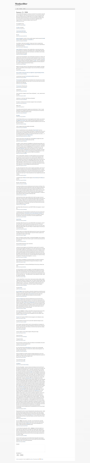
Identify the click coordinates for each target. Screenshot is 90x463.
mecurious (24, 165)
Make (25, 177)
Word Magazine (28, 347)
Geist (44, 59)
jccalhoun (24, 175)
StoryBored (25, 83)
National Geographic (19, 38)
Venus (25, 138)
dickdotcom (25, 351)
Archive (24, 8)
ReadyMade (28, 44)
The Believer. (18, 363)
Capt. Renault (25, 425)
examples (20, 72)
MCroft (24, 116)
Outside (21, 287)
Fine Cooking (20, 298)
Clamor (26, 150)
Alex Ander (25, 296)
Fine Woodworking (31, 302)
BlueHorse (24, 103)
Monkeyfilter (21, 3)
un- (23, 106)
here (32, 414)
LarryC (24, 340)
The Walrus (41, 177)
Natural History (18, 219)
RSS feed (41, 459)
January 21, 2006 (22, 12)
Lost (18, 45)
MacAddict (18, 115)
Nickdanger (25, 54)
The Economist (28, 76)
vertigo (24, 318)
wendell (24, 95)
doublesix (24, 77)
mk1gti (24, 276)
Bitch (27, 139)
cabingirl (24, 308)
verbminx (24, 408)
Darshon (24, 241)
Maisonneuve (28, 423)
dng (24, 28)
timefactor (24, 220)
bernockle (24, 345)
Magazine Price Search (21, 120)
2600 (33, 76)
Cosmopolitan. (30, 39)
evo (18, 34)
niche (17, 459)
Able (38, 459)
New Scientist (35, 177)
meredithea (25, 153)
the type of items (26, 72)
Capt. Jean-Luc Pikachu (26, 136)
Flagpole (24, 204)
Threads (25, 302)
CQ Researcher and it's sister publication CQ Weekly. (33, 213)
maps (19, 60)
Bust (35, 138)
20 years (19, 28)
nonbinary (24, 194)
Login (17, 8)
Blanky (20, 21)
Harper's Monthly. (19, 49)
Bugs (32, 459)
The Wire (17, 27)
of (22, 72)
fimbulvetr (24, 180)
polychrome (25, 32)
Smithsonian (22, 148)
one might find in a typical (33, 72)
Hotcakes (24, 216)
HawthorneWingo (25, 364)
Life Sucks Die (31, 293)
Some (17, 72)
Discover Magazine (19, 291)
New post (21, 8)
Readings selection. (40, 72)
